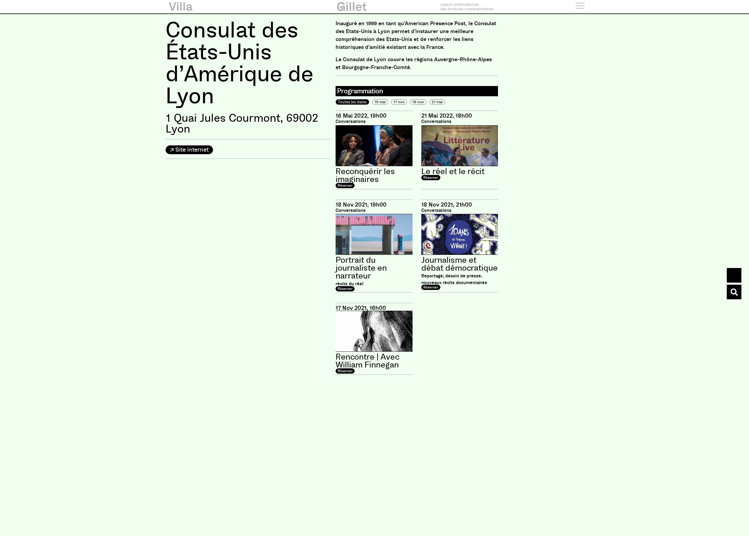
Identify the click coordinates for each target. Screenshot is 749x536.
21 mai (437, 101)
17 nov (399, 101)
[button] (189, 149)
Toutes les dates (352, 101)
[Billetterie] (734, 275)
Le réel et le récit (453, 171)
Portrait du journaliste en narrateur (361, 268)
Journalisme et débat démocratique (459, 264)
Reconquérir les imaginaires (365, 175)
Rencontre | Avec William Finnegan (367, 361)
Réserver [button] (345, 185)
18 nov (418, 101)
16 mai (380, 101)
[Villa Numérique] (734, 292)
